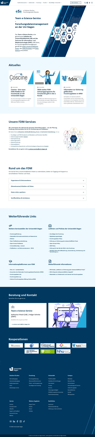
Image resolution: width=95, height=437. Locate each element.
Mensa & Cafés (71, 381)
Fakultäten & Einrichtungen (54, 381)
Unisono (11, 404)
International (51, 383)
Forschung (38, 2)
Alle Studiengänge (14, 378)
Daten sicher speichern (18, 192)
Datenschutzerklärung (53, 406)
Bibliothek (70, 378)
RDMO (25, 137)
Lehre (11, 385)
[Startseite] (15, 369)
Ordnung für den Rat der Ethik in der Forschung (62, 248)
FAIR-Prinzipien (27, 48)
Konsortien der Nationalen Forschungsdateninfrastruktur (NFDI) (26, 272)
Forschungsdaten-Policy (56, 238)
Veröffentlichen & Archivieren (20, 198)
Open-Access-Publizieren (16, 243)
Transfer (45, 2)
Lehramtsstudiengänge (15, 381)
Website (11, 415)
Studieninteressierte (22, 2)
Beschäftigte (52, 2)
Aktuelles (12, 408)
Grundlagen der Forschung (57, 234)
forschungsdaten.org (15, 277)
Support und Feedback (14, 411)
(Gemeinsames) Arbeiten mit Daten (22, 186)
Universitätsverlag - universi (17, 246)
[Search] (85, 3)
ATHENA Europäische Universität (55, 392)
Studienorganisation (14, 383)
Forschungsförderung (15, 234)
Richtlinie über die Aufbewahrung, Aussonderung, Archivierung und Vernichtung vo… (67, 251)
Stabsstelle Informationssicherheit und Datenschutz (23, 236)
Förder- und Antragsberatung (35, 383)
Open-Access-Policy (55, 243)
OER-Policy (52, 246)
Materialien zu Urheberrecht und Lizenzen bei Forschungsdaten (66, 274)
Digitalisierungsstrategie (56, 236)
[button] (89, 3)
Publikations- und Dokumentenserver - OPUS (22, 248)
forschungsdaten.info (15, 274)
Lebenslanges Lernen (14, 387)
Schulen (30, 406)
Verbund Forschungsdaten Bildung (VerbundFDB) (23, 279)
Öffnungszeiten (71, 394)
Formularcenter (13, 406)
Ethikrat (12, 238)
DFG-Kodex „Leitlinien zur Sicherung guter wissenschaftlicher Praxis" (67, 269)
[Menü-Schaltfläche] (92, 3)
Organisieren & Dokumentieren (21, 180)
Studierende (31, 2)
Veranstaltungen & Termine (74, 385)
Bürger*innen (32, 404)
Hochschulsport (71, 383)
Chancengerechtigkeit (53, 390)
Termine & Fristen (14, 413)
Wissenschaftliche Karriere (35, 381)
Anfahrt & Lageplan (72, 387)
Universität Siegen (18, 426)
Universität (57, 2)
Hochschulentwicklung (53, 394)
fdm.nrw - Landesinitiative (17, 269)
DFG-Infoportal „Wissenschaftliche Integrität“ (61, 272)
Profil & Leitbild (51, 378)
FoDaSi (46, 146)
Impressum (50, 404)
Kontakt (69, 392)
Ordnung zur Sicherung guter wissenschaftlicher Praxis (64, 241)
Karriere (50, 387)
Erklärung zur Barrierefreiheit (55, 408)
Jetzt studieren (74, 2)
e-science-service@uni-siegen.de (37, 149)
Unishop (31, 411)
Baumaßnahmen (71, 390)
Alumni (30, 408)
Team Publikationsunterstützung (18, 241)
